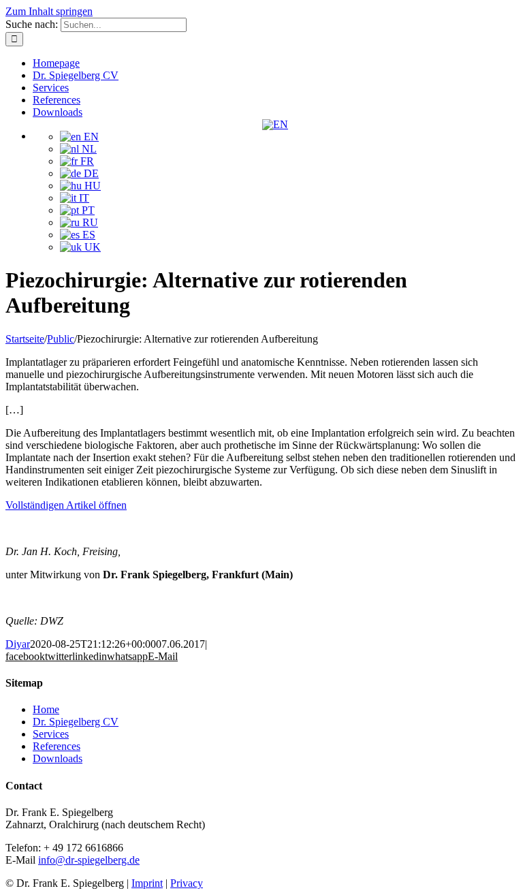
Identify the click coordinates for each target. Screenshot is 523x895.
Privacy (186, 883)
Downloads (57, 758)
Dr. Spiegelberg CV (75, 721)
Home (46, 709)
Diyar (17, 644)
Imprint (147, 883)
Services (51, 734)
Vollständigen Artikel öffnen (66, 505)
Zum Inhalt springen (49, 11)
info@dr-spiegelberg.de (89, 860)
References (56, 746)
